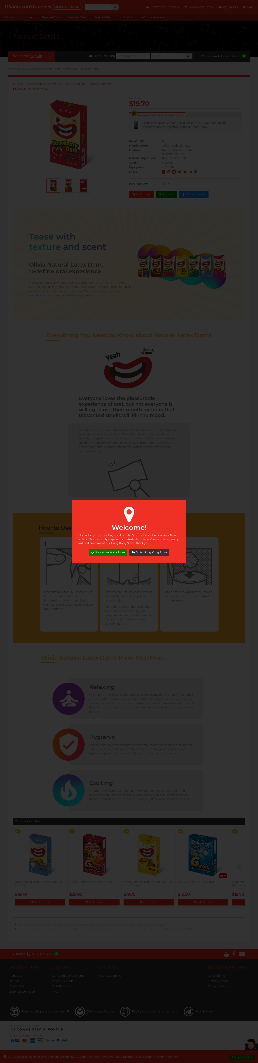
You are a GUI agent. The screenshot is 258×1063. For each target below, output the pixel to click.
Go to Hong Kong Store (151, 552)
